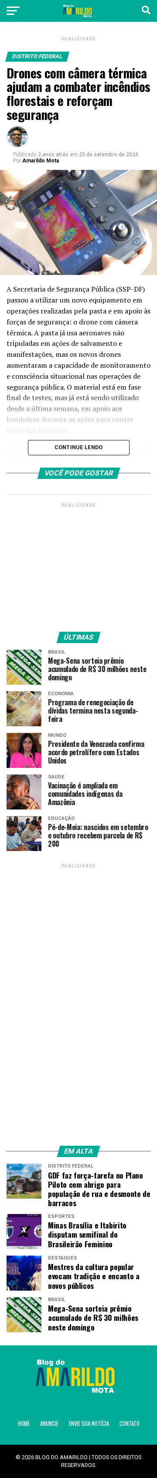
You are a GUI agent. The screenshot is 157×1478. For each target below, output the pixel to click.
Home (24, 1423)
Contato (129, 1423)
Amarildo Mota (40, 161)
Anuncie (49, 1423)
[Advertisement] (78, 564)
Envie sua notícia (89, 1423)
